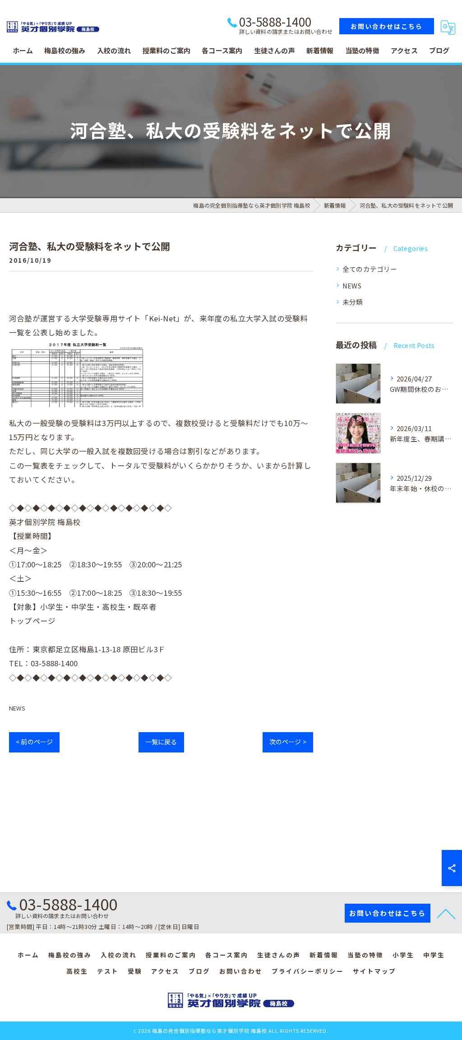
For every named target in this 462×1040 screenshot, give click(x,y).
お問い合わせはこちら (387, 26)
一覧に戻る (161, 741)
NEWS (17, 708)
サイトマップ (374, 970)
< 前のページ (34, 741)
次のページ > (287, 741)
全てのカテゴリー (369, 269)
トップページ (32, 620)
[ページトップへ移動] (446, 913)
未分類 (352, 301)
